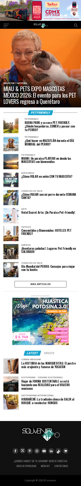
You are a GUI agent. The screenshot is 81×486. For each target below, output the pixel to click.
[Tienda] (65, 451)
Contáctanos (61, 466)
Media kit (45, 466)
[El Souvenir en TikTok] (58, 451)
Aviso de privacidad (26, 466)
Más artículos (40, 284)
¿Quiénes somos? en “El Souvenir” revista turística (40, 461)
